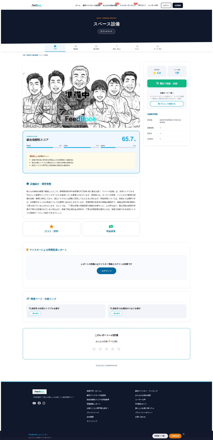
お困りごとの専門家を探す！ (98, 408)
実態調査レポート (94, 404)
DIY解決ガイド (141, 404)
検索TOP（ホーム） (94, 391)
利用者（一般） (160, 435)
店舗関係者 (175, 435)
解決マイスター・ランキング (146, 391)
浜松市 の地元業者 (32, 55)
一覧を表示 (35, 313)
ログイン (166, 5)
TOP (24, 55)
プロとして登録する (168, 104)
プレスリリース (93, 412)
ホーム (78, 5)
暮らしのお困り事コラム (144, 408)
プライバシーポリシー (143, 412)
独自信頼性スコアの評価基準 (98, 399)
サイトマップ (92, 421)
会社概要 (90, 416)
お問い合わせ (140, 416)
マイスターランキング (128, 5)
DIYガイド (142, 5)
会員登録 (178, 5)
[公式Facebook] (39, 403)
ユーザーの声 (153, 5)
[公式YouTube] (34, 403)
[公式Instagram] (44, 403)
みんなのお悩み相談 (110, 5)
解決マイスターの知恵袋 (91, 5)
